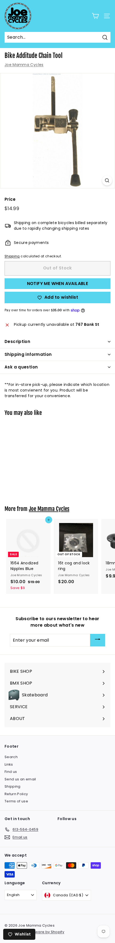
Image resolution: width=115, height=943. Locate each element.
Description (17, 341)
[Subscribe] (97, 640)
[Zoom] (107, 180)
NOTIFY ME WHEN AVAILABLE (57, 283)
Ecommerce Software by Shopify (34, 931)
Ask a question (21, 367)
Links (9, 764)
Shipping (12, 256)
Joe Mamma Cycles (24, 64)
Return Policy (16, 793)
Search (11, 756)
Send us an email (20, 779)
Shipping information (28, 354)
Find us (11, 771)
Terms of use (16, 801)
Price (10, 199)
